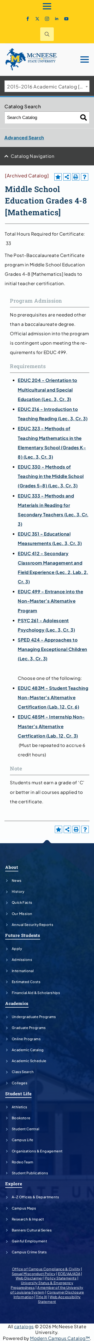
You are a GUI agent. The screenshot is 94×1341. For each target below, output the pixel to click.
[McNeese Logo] (31, 59)
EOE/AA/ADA (69, 1274)
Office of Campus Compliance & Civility (46, 1269)
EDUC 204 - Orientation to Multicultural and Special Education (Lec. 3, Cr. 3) (47, 389)
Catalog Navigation (32, 156)
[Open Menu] (47, 6)
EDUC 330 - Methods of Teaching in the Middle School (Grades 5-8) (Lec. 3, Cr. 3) (51, 476)
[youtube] (66, 19)
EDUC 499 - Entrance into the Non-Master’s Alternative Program (50, 601)
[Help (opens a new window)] (84, 177)
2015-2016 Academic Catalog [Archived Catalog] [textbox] (48, 86)
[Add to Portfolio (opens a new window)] (58, 177)
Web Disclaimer (29, 1278)
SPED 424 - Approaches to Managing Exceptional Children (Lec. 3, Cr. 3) (52, 649)
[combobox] (47, 86)
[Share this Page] (66, 177)
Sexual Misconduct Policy (33, 1274)
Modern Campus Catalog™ (60, 1338)
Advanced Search (24, 137)
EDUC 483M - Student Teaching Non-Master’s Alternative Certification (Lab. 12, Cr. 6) (53, 697)
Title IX (41, 1297)
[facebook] (28, 19)
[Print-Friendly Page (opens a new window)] (75, 177)
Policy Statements (61, 1278)
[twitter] (37, 19)
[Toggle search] (47, 34)
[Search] (84, 117)
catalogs (24, 1326)
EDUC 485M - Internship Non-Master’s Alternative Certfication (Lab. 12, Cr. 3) (51, 726)
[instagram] (47, 19)
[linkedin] (56, 19)
